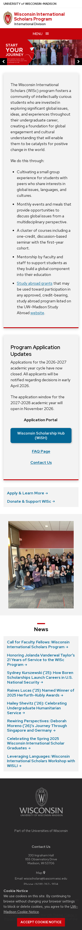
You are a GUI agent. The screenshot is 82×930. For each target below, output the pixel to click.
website (37, 312)
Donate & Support (29, 501)
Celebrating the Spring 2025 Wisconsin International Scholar (36, 743)
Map (39, 873)
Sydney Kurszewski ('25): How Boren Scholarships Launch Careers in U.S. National (40, 677)
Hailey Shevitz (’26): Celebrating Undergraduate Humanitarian (37, 708)
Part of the (41, 831)
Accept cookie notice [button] (41, 922)
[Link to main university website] (41, 817)
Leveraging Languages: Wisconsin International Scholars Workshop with (41, 761)
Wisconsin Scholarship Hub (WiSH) (41, 435)
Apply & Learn (25, 492)
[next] (78, 61)
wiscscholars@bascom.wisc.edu (45, 878)
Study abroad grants (34, 283)
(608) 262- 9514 (46, 884)
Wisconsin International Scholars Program (39, 16)
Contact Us (41, 462)
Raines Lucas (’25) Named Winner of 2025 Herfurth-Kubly (40, 693)
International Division (30, 24)
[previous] (3, 61)
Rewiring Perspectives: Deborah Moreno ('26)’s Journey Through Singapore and (37, 725)
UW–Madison (29, 4)
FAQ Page (41, 451)
